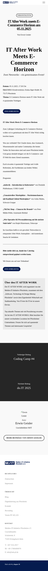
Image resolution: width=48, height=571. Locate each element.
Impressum (9, 483)
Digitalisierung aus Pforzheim (16, 502)
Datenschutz (9, 479)
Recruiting (9, 511)
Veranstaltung (24, 15)
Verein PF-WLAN (12, 515)
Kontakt (8, 506)
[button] (44, 2)
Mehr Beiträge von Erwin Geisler (24, 438)
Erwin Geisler (26, 35)
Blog (7, 497)
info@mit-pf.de (12, 552)
